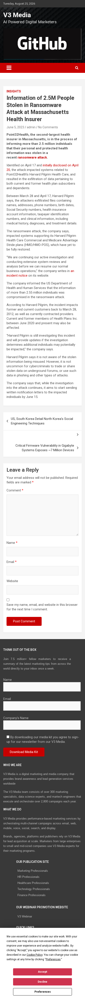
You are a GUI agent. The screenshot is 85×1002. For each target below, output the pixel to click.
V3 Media (17, 15)
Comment (15, 490)
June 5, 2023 (15, 127)
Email (12, 562)
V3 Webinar (24, 916)
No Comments (48, 127)
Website (12, 581)
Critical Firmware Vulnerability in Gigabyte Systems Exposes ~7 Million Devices (44, 448)
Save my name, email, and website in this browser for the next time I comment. (42, 607)
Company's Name (16, 718)
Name (12, 543)
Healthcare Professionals (33, 883)
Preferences (42, 991)
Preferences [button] (53, 959)
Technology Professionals (33, 889)
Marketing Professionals (32, 870)
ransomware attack (32, 157)
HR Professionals (28, 876)
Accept (42, 971)
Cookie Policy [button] (34, 954)
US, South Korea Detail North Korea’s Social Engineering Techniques (42, 421)
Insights (14, 91)
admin (31, 127)
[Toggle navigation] (9, 68)
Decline (42, 981)
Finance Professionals (31, 895)
